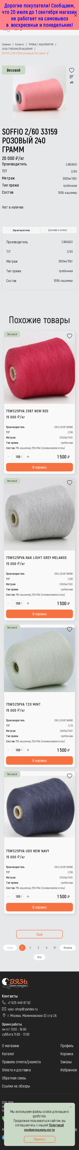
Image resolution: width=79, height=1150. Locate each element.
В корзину (39, 467)
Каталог (8, 1053)
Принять (39, 1139)
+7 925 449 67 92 (19, 1002)
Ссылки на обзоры (16, 1085)
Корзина (66, 1053)
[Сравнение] (72, 77)
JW (75, 1129)
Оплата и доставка (16, 1069)
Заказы (66, 1061)
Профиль (67, 1045)
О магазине (10, 1045)
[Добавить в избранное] (71, 70)
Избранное (68, 1069)
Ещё (39, 934)
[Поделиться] (71, 82)
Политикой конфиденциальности (44, 1127)
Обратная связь (14, 1077)
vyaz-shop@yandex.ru (23, 1009)
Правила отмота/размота (21, 1061)
